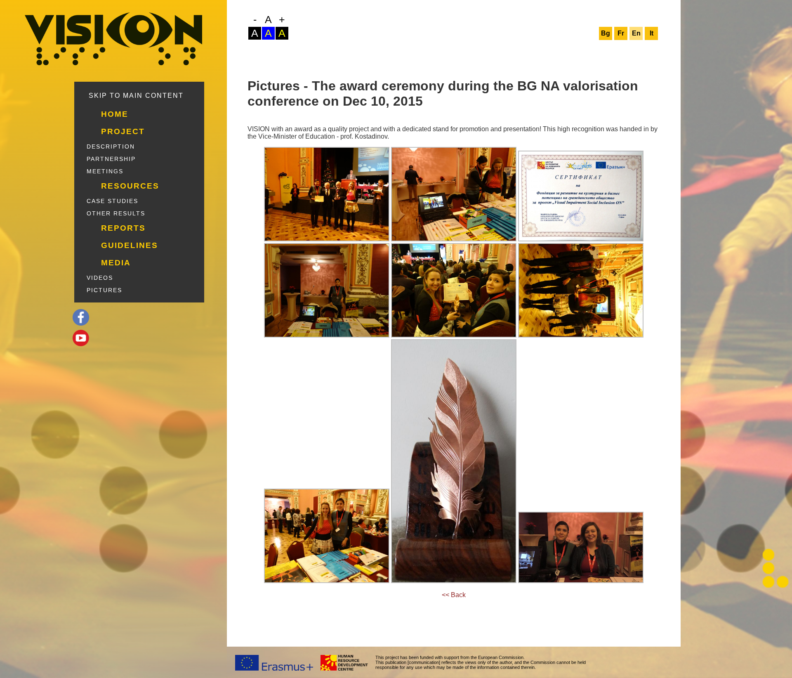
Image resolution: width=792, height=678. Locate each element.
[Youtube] (150, 338)
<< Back (454, 594)
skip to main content (136, 95)
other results (116, 213)
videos (100, 277)
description (111, 146)
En (636, 33)
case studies (112, 201)
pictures (104, 290)
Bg (605, 33)
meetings (105, 171)
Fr (621, 33)
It (651, 33)
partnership (111, 159)
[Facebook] (150, 317)
